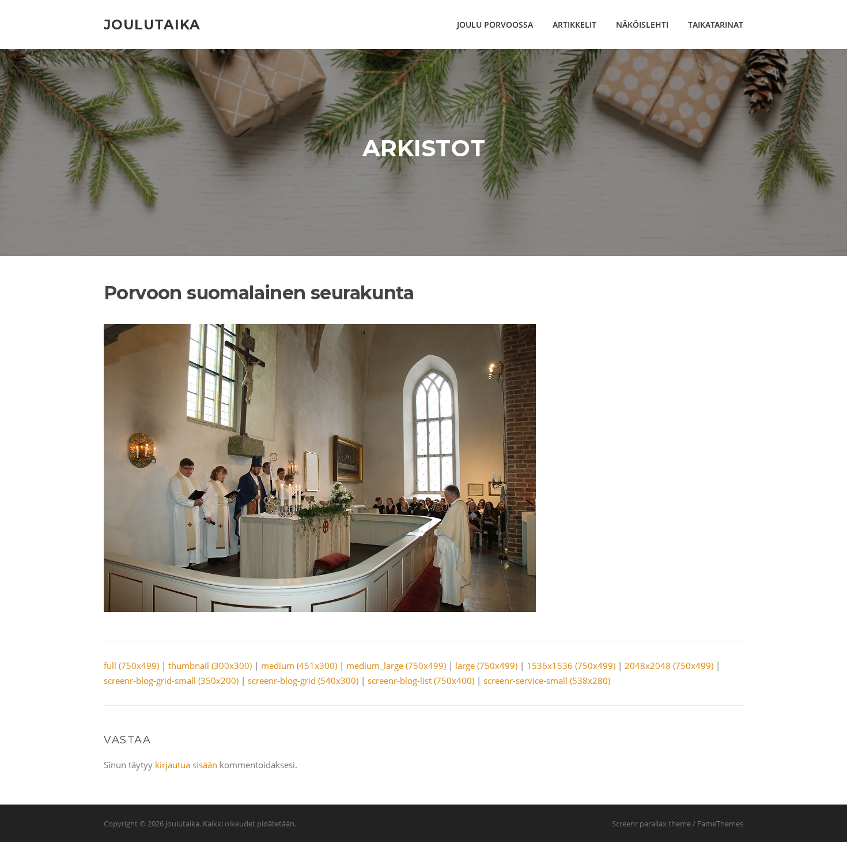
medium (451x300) (299, 665)
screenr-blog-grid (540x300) (303, 680)
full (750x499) (131, 665)
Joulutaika (152, 24)
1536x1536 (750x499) (571, 665)
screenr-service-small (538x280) (546, 680)
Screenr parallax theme (651, 823)
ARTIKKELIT (574, 24)
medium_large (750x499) (396, 665)
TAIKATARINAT (715, 24)
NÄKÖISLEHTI (642, 24)
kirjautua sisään (186, 764)
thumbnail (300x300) (210, 665)
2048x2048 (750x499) (669, 665)
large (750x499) (486, 665)
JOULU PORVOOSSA (495, 24)
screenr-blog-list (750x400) (421, 680)
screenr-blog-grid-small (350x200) (171, 680)
